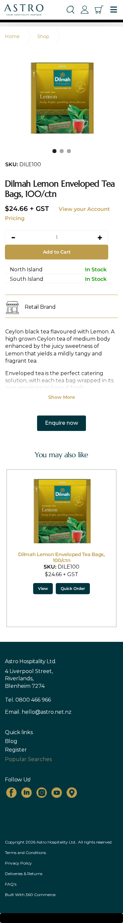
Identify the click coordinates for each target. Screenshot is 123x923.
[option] (61, 98)
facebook (11, 792)
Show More (61, 397)
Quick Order (30, 588)
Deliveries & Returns (23, 873)
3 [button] (69, 151)
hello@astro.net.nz (47, 712)
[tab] (61, 307)
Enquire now (61, 423)
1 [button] (54, 151)
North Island (58, 269)
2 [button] (62, 151)
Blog (11, 741)
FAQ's (10, 884)
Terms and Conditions (25, 852)
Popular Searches (28, 759)
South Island (58, 279)
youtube (56, 792)
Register (16, 750)
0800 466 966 (33, 700)
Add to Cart (57, 252)
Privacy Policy (18, 863)
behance (71, 792)
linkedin (26, 792)
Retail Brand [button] (40, 307)
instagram (41, 792)
